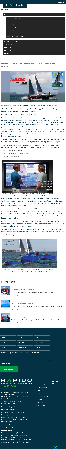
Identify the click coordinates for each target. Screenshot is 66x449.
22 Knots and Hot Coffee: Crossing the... (23, 289)
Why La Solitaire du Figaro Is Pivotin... (22, 317)
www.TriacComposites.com (14, 425)
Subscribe (41, 405)
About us (41, 384)
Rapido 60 (10, 30)
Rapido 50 (10, 24)
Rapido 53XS (11, 27)
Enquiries (41, 402)
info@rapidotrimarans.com (15, 407)
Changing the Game (8, 105)
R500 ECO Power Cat (14, 37)
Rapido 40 (10, 21)
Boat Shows (9, 51)
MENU (60, 2)
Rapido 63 (10, 33)
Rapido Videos (43, 396)
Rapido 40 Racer (13, 18)
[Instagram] (11, 386)
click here (34, 235)
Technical (8, 45)
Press (6, 54)
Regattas (8, 48)
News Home (42, 387)
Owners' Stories (11, 42)
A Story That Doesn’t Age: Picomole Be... (23, 303)
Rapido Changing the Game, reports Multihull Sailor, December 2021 (28, 63)
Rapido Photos (40, 392)
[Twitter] (15, 386)
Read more (13, 295)
